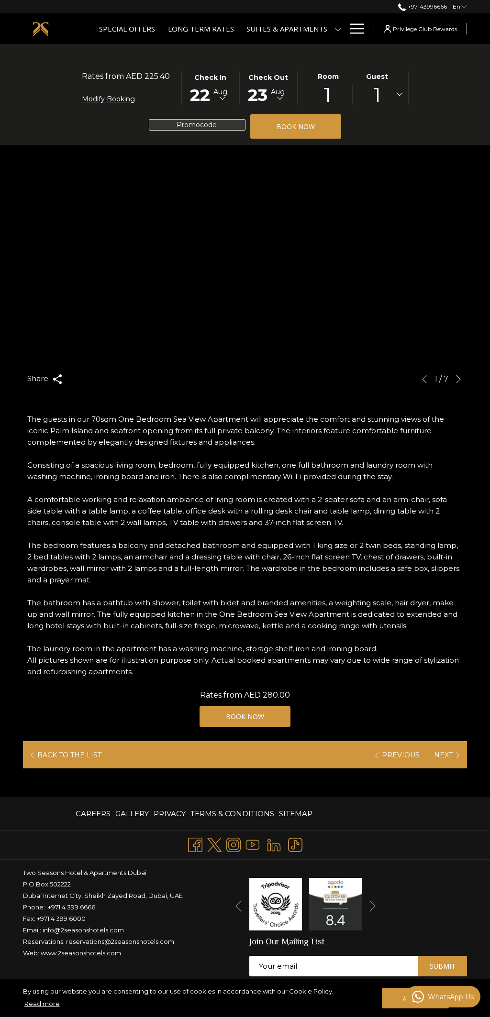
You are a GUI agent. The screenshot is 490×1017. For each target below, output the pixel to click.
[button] (211, 87)
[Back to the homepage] (40, 28)
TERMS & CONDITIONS (232, 813)
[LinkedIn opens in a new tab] (274, 844)
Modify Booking (108, 99)
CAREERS (93, 813)
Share (38, 378)
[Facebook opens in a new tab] (195, 844)
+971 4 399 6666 (71, 907)
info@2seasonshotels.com (83, 930)
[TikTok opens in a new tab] (295, 844)
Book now (296, 126)
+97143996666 (426, 6)
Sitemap (295, 813)
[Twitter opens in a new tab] (214, 844)
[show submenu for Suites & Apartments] (338, 28)
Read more (42, 1003)
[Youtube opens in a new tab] (252, 844)
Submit (443, 966)
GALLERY (132, 813)
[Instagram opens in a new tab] (233, 844)
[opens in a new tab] (275, 903)
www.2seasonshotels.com (81, 953)
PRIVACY (170, 813)
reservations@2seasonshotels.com (120, 941)
